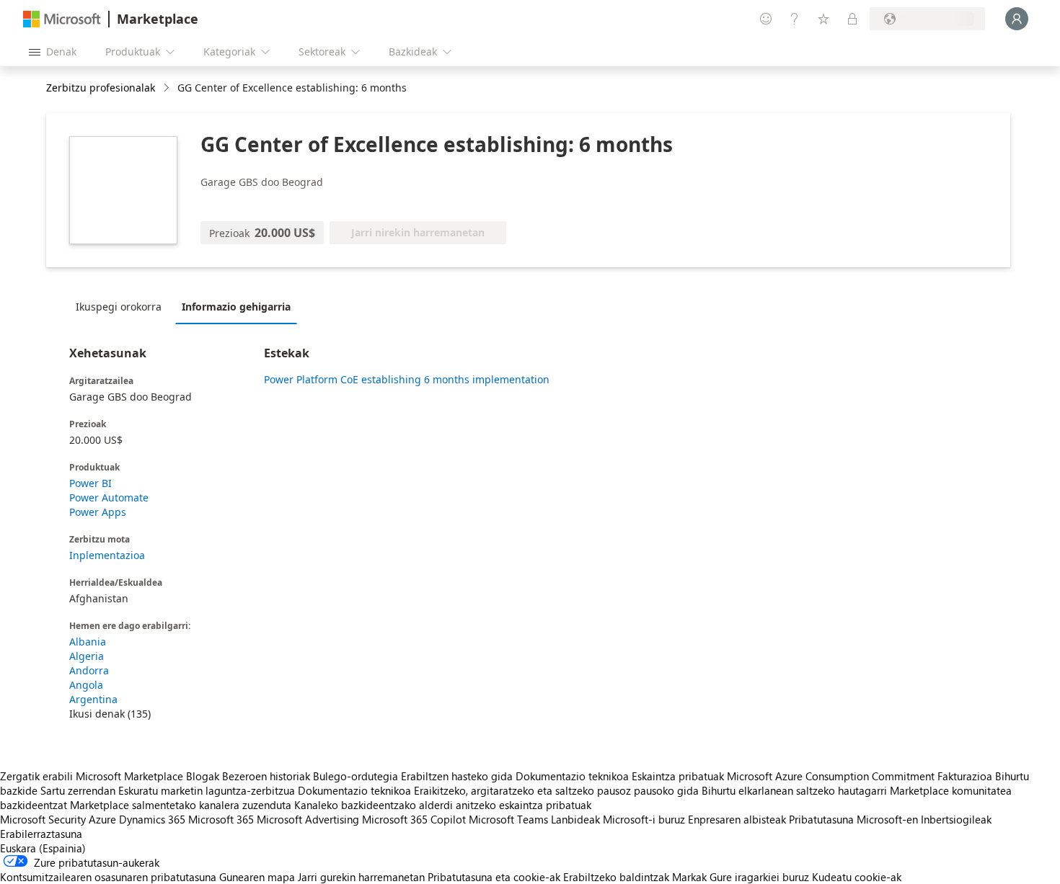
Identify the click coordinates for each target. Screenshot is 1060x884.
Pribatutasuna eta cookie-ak (494, 877)
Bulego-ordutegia (355, 776)
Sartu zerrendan (77, 790)
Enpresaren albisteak (737, 819)
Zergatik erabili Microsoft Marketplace (91, 776)
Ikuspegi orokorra (119, 306)
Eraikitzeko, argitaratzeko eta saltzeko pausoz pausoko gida (556, 790)
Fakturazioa (964, 776)
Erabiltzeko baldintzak (616, 877)
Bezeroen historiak (266, 776)
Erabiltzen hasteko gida (457, 776)
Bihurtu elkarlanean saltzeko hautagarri (794, 790)
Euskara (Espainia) (43, 848)
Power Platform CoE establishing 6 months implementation (406, 379)
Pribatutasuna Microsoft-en (853, 819)
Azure (102, 819)
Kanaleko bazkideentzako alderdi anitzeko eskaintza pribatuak (442, 805)
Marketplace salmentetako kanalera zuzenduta (180, 805)
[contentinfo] (167, 88)
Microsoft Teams (508, 819)
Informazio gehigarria (236, 306)
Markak (689, 877)
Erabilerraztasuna (41, 833)
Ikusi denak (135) (110, 713)
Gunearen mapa (257, 877)
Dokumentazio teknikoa (572, 776)
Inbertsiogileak (956, 819)
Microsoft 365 (221, 819)
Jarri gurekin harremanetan (361, 877)
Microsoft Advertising (308, 819)
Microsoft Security (43, 819)
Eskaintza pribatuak (678, 776)
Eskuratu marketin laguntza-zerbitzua (206, 790)
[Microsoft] (62, 19)
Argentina (93, 699)
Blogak (202, 776)
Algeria (86, 656)
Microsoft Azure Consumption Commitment (832, 776)
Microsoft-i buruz (644, 819)
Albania (87, 641)
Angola (86, 685)
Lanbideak (575, 819)
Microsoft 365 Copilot (414, 819)
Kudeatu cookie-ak (856, 877)
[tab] (122, 306)
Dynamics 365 (152, 819)
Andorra (89, 670)
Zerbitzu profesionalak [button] (100, 87)
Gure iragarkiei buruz (759, 877)
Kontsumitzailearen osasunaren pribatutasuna (108, 877)
